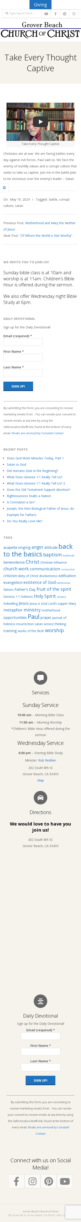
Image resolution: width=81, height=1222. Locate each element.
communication (45, 568)
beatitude (68, 555)
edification (67, 575)
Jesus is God (38, 603)
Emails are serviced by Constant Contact (37, 433)
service (49, 624)
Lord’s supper (58, 603)
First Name (13, 351)
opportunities (15, 617)
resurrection (25, 624)
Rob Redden (47, 760)
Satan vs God (16, 464)
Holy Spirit (45, 596)
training (10, 630)
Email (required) (17, 336)
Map (40, 780)
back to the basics (38, 550)
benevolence (14, 562)
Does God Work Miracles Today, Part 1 (35, 458)
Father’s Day (25, 589)
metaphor (13, 610)
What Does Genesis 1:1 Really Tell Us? (34, 477)
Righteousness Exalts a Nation (29, 496)
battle (53, 199)
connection (68, 569)
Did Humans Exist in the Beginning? (32, 471)
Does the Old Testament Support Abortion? (38, 489)
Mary (72, 603)
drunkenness (48, 576)
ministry (32, 610)
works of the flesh (31, 631)
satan (19, 206)
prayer (46, 617)
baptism (52, 554)
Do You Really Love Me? (24, 521)
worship (54, 630)
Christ (32, 561)
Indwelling (10, 603)
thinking (60, 624)
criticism (10, 575)
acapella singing (17, 547)
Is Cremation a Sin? (21, 502)
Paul (33, 617)
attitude (51, 547)
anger (37, 547)
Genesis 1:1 (11, 596)
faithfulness (63, 582)
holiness (27, 596)
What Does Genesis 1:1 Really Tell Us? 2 (36, 483)
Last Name (13, 367)
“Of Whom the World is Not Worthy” (46, 235)
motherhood (51, 610)
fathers (8, 589)
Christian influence (53, 562)
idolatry (61, 596)
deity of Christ (28, 576)
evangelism (12, 582)
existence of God (39, 582)
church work (16, 569)
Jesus (24, 603)
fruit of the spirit (53, 589)
